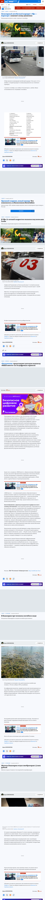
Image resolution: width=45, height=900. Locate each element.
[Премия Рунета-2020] (18, 1)
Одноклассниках (8, 152)
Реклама (34, 4)
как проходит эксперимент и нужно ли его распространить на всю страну (27, 142)
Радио (29, 4)
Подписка (41, 4)
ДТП (5, 350)
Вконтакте (33, 150)
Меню (2, 1)
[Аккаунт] (43, 1)
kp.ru (40, 156)
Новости (18, 7)
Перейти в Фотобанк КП (20, 77)
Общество (6, 11)
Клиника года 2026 (39, 7)
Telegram (6, 150)
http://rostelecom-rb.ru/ (34, 570)
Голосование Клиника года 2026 (28, 7)
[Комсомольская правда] (11, 1)
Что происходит (7, 613)
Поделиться (40, 248)
